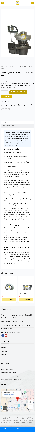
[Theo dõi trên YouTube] (6, 335)
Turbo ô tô (22, 105)
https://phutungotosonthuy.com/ (14, 170)
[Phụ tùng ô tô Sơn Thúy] (17, 3)
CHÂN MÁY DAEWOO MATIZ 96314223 (25, 292)
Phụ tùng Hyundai (15, 66)
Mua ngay (6, 96)
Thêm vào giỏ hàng (18, 92)
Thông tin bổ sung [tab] (8, 126)
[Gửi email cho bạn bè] (9, 109)
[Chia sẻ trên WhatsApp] (2, 109)
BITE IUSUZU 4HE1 (7, 292)
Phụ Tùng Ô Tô (15, 105)
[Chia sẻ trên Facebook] (6, 109)
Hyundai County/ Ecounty (24, 104)
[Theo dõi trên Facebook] (2, 335)
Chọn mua (10, 299)
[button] (2, 3)
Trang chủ (4, 66)
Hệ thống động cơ (12, 104)
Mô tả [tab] (4, 122)
